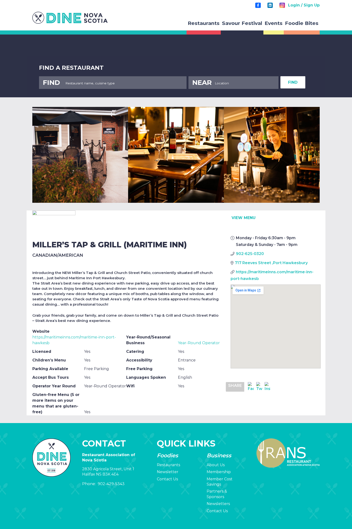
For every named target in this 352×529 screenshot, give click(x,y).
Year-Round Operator (199, 343)
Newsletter (167, 472)
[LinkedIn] (270, 5)
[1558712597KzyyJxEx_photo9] (176, 155)
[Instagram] (282, 5)
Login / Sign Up (304, 5)
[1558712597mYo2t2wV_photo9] (80, 155)
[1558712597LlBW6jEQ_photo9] (272, 155)
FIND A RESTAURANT (71, 67)
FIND (293, 82)
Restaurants (168, 465)
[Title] (258, 5)
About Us (216, 465)
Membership (219, 472)
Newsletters (218, 503)
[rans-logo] (70, 18)
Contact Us (167, 479)
